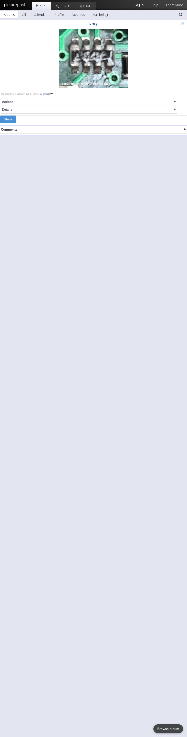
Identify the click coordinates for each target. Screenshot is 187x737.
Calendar (40, 14)
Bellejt (41, 5)
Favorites (78, 14)
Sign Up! (63, 5)
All (24, 14)
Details (7, 109)
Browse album (168, 729)
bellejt (46, 93)
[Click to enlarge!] (93, 58)
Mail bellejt (100, 14)
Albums (9, 14)
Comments (9, 129)
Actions (7, 102)
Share (8, 119)
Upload (85, 5)
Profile (59, 14)
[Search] (181, 14)
